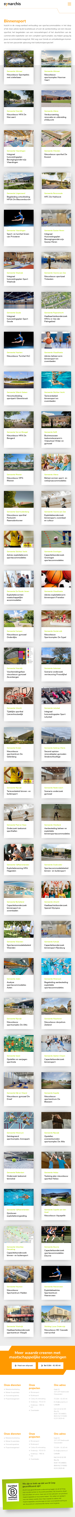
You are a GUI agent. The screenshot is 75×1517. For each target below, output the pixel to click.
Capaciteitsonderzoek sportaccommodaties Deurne (54, 1253)
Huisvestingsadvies (12, 1395)
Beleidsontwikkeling (13, 1389)
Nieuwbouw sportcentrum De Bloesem (52, 1099)
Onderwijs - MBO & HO (37, 1406)
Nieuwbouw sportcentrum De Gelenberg (15, 754)
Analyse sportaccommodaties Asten (16, 985)
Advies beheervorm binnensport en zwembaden (53, 358)
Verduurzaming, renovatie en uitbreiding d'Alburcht (55, 117)
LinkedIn (57, 1405)
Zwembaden (35, 1410)
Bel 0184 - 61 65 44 (52, 1365)
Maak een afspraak (25, 1365)
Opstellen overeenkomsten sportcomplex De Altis (54, 1139)
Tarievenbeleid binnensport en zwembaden (51, 398)
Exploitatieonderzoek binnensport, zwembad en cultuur (55, 518)
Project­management (12, 1399)
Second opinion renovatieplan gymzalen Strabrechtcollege (55, 754)
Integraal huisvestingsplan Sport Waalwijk (17, 279)
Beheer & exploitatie (12, 1392)
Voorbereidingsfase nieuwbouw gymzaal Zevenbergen (16, 674)
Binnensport (35, 1392)
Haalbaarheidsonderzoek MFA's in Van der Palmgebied (55, 319)
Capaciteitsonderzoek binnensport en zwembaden (17, 908)
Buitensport (35, 1395)
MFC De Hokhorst (52, 197)
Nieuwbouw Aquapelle (55, 1216)
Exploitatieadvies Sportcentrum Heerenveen (52, 1293)
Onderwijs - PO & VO (38, 1402)
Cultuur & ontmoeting (38, 1399)
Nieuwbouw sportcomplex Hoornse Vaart (54, 77)
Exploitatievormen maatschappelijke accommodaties (15, 597)
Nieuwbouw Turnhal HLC (18, 356)
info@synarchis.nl (60, 1402)
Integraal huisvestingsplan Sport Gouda (17, 319)
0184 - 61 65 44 (60, 1399)
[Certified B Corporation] (12, 1492)
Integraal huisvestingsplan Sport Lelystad (54, 714)
